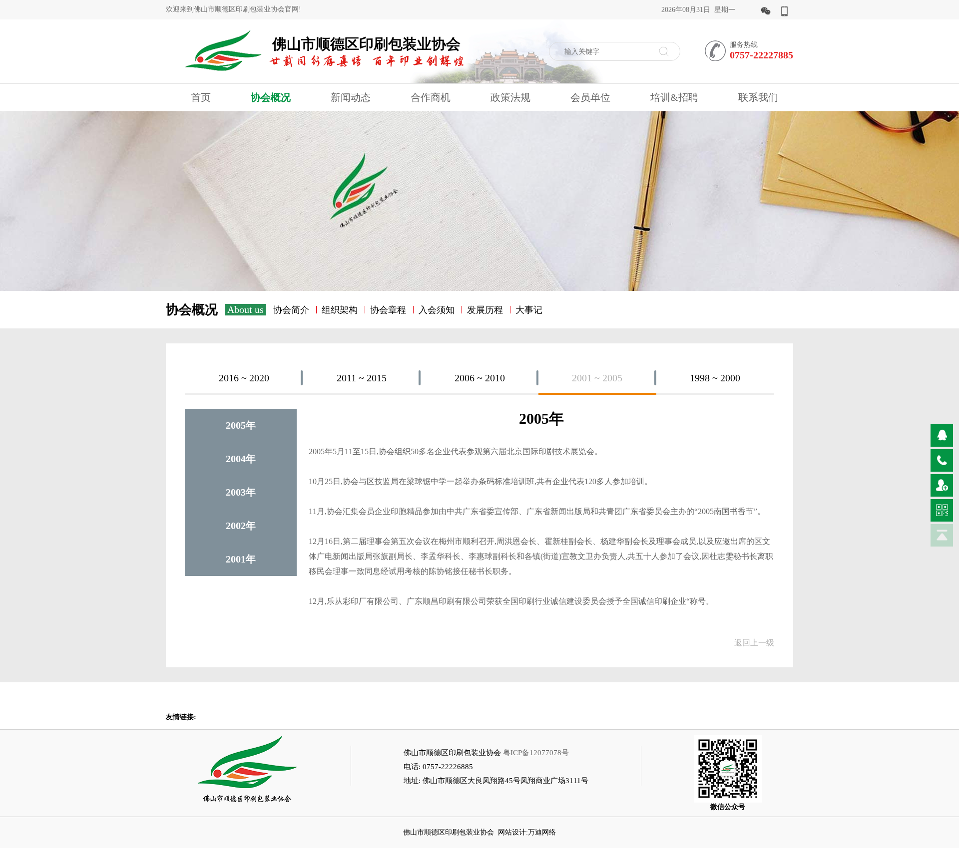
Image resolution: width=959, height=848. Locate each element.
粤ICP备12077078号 (536, 753)
